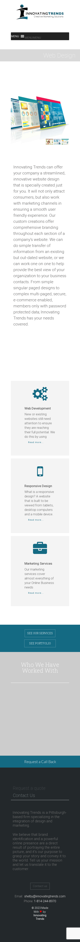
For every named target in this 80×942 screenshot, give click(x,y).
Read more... (35, 442)
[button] (33, 37)
